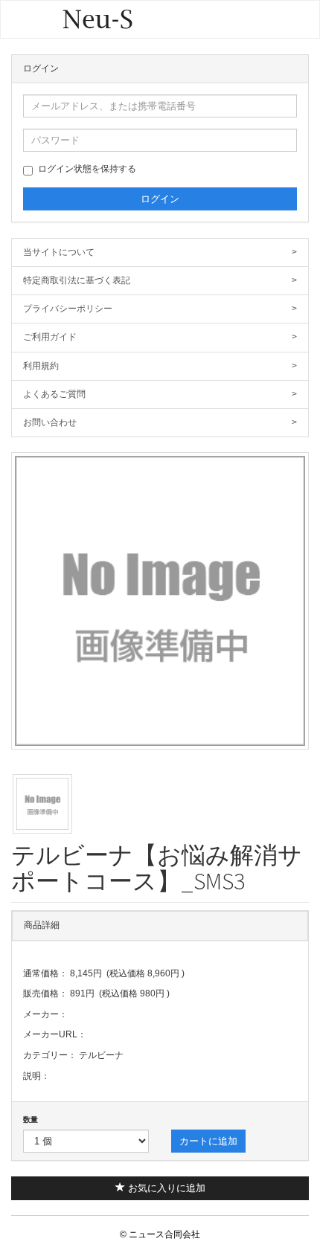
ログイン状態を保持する (87, 169)
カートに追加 (208, 1141)
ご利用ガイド (160, 337)
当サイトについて (160, 252)
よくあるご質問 (160, 394)
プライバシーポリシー (160, 308)
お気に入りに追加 (165, 1188)
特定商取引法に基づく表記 (160, 280)
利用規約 (160, 366)
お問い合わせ (160, 422)
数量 (30, 1119)
